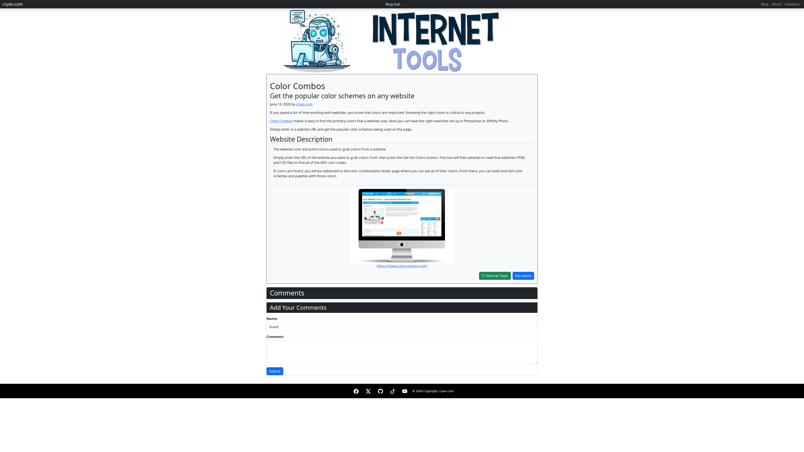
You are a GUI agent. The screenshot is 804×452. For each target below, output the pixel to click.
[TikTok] (392, 390)
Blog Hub (393, 4)
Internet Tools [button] (496, 276)
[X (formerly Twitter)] (368, 390)
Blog (764, 4)
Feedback (792, 4)
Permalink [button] (523, 276)
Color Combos (281, 121)
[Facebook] (356, 390)
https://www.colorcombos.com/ (402, 266)
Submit (275, 371)
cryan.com (13, 4)
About (776, 4)
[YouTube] (404, 390)
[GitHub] (380, 390)
